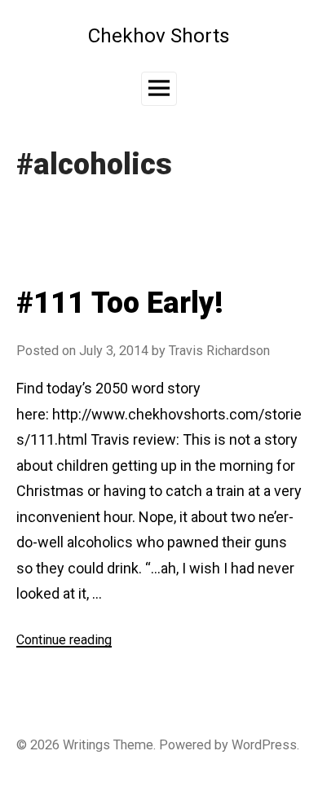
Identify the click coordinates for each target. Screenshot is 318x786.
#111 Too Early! (119, 303)
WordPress (264, 745)
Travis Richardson (219, 350)
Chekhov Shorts (159, 35)
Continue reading (64, 640)
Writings (86, 745)
